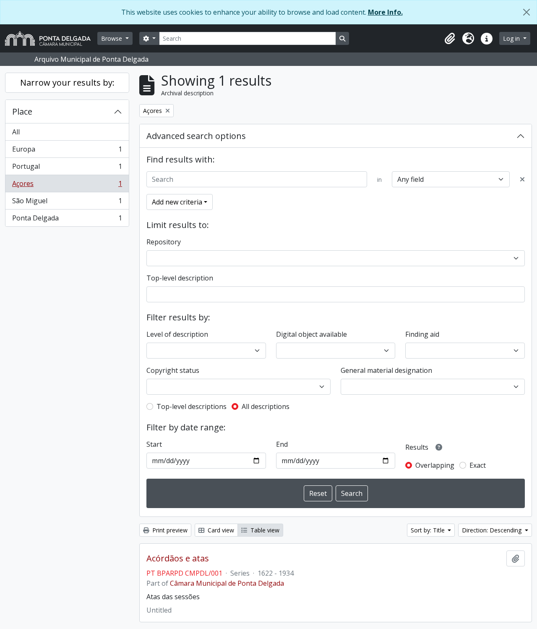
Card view (220, 530)
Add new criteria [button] (177, 202)
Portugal (67, 168)
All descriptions (265, 406)
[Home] (51, 38)
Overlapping (434, 465)
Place (22, 111)
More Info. (385, 12)
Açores (67, 185)
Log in (512, 38)
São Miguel (67, 203)
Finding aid (422, 334)
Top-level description (179, 278)
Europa (67, 151)
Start (154, 444)
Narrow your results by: (67, 82)
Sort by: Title (428, 530)
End (282, 444)
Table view (264, 530)
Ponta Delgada (67, 219)
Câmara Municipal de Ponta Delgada (227, 583)
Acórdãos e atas (177, 558)
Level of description (177, 334)
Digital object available (311, 334)
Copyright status (172, 370)
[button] (450, 38)
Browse (112, 38)
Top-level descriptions (191, 406)
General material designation (386, 370)
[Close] (526, 12)
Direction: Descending (492, 530)
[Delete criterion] (522, 179)
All (16, 131)
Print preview (169, 530)
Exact (477, 465)
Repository (163, 241)
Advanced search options (196, 136)
